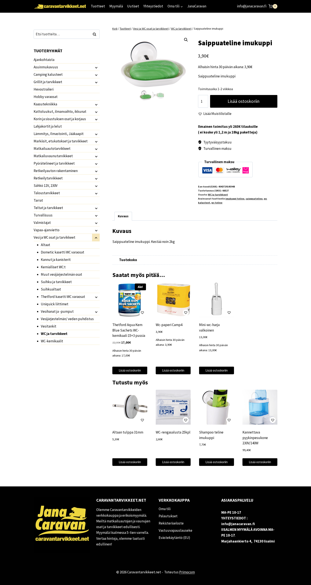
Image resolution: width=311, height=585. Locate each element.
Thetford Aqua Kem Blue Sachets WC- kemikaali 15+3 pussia (128, 330)
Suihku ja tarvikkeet (56, 281)
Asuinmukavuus (46, 67)
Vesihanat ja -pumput (57, 311)
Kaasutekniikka (45, 104)
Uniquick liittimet (54, 304)
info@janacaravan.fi (251, 6)
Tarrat (38, 200)
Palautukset (168, 516)
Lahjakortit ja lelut (48, 126)
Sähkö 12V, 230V (46, 185)
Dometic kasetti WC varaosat (62, 252)
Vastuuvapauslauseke (175, 530)
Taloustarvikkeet (47, 193)
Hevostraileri (44, 89)
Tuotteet (98, 6)
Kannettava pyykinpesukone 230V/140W (255, 437)
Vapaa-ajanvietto (46, 230)
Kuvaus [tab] (123, 216)
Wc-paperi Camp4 (169, 324)
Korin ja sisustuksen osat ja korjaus (60, 119)
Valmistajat (42, 222)
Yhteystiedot (153, 6)
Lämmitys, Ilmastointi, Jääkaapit (59, 133)
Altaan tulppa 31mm (127, 432)
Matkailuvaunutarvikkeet (53, 156)
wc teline (216, 202)
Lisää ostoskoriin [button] (130, 370)
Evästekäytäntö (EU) (174, 537)
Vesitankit (48, 326)
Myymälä (116, 6)
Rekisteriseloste (171, 523)
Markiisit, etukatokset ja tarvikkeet (61, 141)
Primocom (187, 572)
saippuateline (254, 198)
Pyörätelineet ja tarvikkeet (54, 163)
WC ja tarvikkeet (218, 194)
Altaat (45, 244)
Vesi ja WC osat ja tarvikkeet (54, 237)
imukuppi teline (234, 198)
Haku (96, 34)
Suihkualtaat (51, 289)
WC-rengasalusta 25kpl (173, 432)
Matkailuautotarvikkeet (52, 148)
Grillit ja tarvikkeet (48, 82)
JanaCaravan (196, 6)
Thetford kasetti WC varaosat (63, 296)
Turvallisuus (43, 215)
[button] (186, 40)
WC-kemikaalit (52, 341)
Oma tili (165, 509)
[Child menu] (96, 67)
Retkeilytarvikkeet (48, 178)
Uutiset (133, 6)
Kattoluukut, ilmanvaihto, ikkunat (60, 111)
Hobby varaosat (46, 96)
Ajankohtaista (44, 59)
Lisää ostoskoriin (244, 101)
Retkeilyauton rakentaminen (56, 170)
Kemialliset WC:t (53, 267)
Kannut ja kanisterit (56, 259)
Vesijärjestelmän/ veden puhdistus (67, 319)
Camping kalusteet (48, 74)
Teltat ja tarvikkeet (48, 207)
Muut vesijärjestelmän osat (61, 274)
